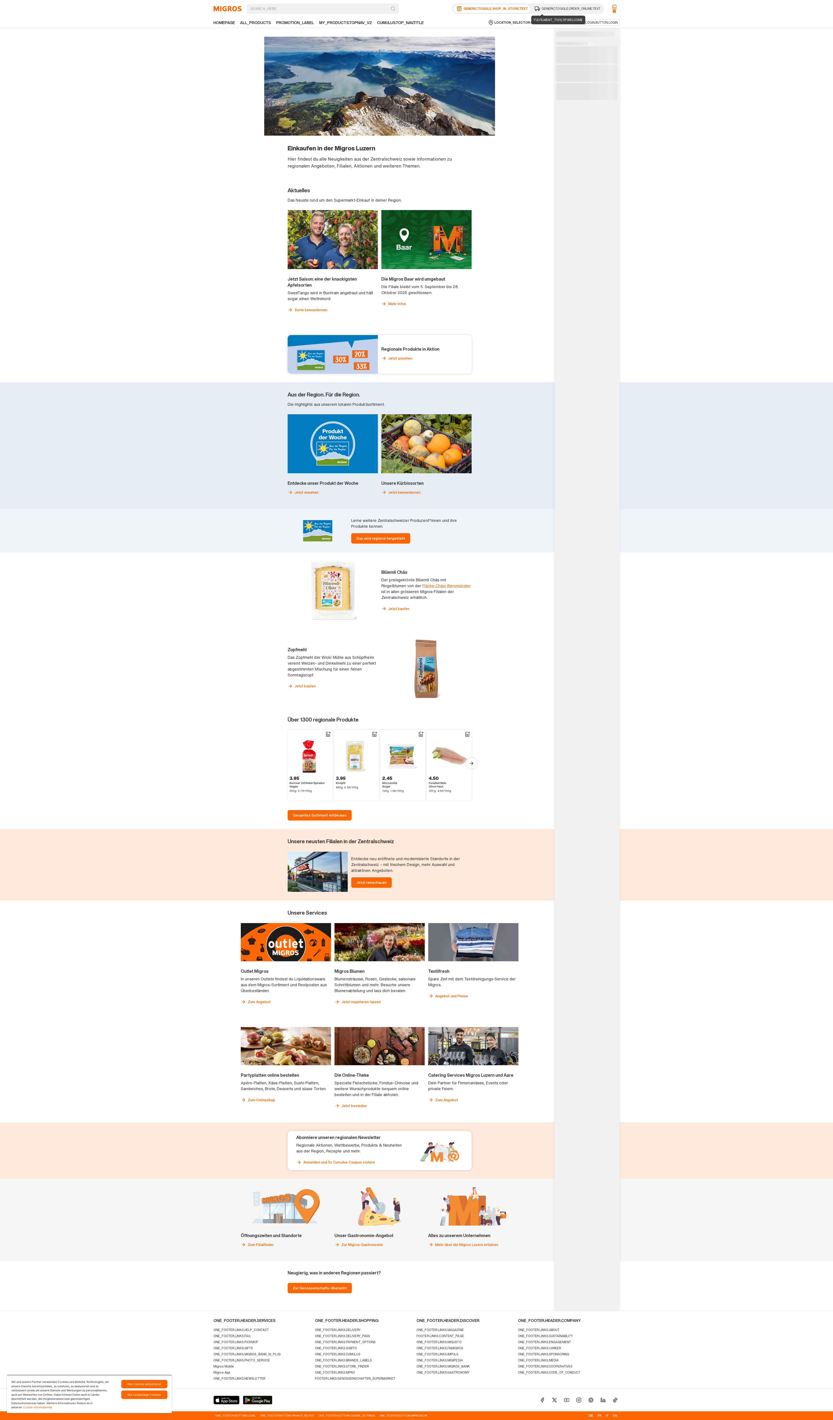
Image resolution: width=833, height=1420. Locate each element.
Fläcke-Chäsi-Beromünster (446, 585)
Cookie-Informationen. (38, 1407)
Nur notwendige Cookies (144, 1395)
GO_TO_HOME (227, 8)
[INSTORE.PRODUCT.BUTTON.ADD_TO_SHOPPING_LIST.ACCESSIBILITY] (328, 734)
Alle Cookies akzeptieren (144, 1384)
